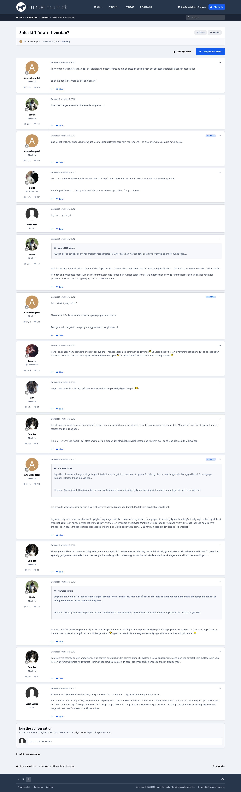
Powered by (211, 787)
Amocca (32, 361)
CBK (32, 397)
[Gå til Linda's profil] (32, 104)
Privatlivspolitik (24, 787)
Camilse (32, 434)
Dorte (32, 187)
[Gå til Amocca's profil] (32, 350)
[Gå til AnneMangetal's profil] (20, 41)
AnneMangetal (33, 41)
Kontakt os (38, 787)
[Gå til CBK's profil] (32, 387)
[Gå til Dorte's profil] (32, 177)
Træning (66, 41)
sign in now (80, 732)
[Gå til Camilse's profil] (32, 424)
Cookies (49, 787)
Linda (32, 114)
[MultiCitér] (52, 89)
